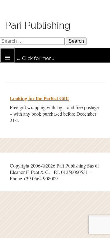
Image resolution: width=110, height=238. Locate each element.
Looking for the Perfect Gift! (39, 98)
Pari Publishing (38, 25)
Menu (7, 55)
